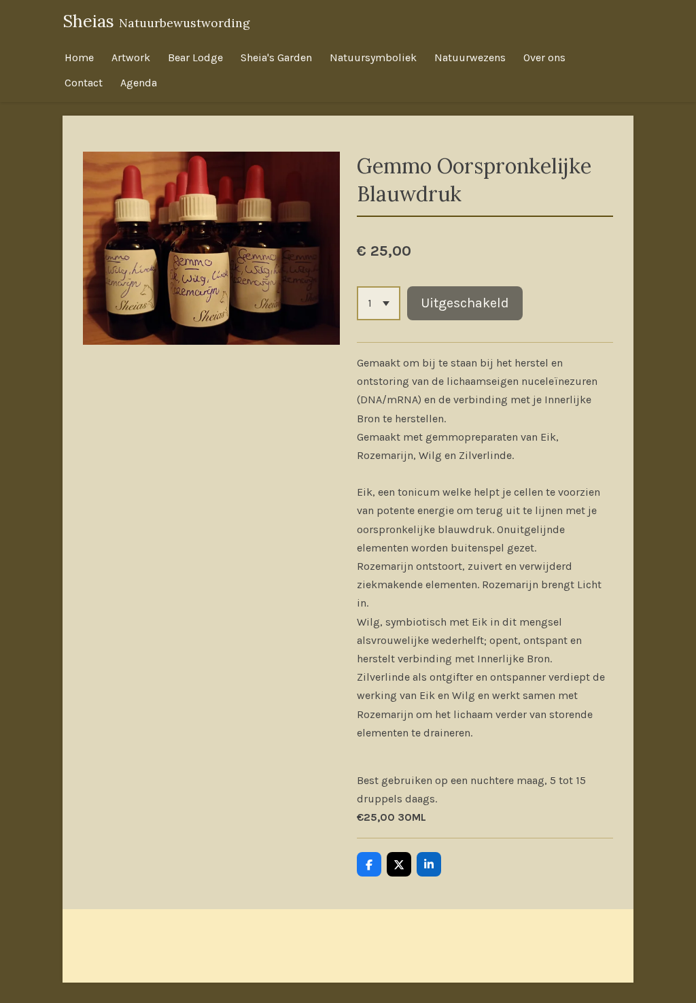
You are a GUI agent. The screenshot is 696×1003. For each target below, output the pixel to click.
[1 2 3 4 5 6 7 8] (378, 303)
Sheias (156, 21)
